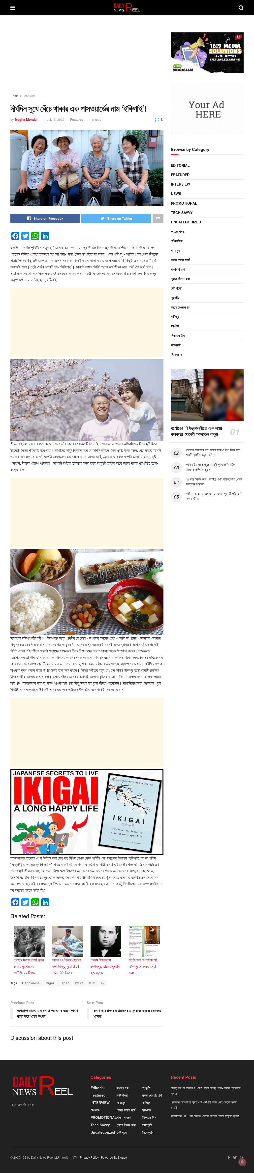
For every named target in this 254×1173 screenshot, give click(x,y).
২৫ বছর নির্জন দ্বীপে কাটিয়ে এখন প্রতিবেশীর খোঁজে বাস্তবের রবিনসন (214, 481)
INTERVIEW (180, 184)
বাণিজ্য (175, 316)
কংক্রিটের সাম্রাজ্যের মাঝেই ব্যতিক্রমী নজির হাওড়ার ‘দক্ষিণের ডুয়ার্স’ (210, 467)
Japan (64, 983)
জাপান (92, 983)
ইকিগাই (79, 983)
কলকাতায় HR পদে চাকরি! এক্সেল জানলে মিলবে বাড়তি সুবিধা (205, 1115)
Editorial (180, 165)
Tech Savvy (181, 212)
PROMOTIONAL (184, 203)
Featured (29, 96)
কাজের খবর (177, 231)
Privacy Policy (89, 1157)
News (176, 193)
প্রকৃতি (175, 297)
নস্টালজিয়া (177, 240)
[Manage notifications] (242, 1162)
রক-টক (175, 325)
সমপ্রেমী (176, 344)
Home (14, 96)
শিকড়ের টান (178, 335)
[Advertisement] (86, 59)
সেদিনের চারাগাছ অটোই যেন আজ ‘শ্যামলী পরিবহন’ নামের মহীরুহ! (213, 496)
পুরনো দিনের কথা (180, 278)
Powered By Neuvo (114, 1157)
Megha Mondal (26, 119)
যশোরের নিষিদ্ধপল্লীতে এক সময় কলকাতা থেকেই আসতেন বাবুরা (196, 430)
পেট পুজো (176, 288)
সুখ (102, 983)
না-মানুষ (175, 250)
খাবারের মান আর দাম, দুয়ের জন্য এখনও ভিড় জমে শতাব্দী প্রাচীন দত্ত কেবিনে (213, 452)
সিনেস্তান (176, 354)
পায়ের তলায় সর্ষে (180, 259)
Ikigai (49, 983)
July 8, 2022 (55, 119)
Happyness (31, 983)
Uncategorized (186, 221)
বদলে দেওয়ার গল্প (180, 307)
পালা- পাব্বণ (178, 269)
